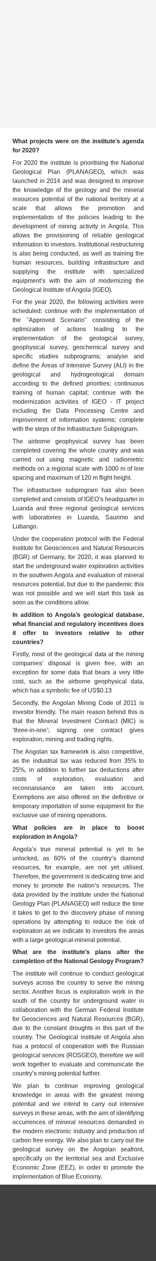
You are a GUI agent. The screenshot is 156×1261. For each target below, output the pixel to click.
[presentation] (78, 64)
